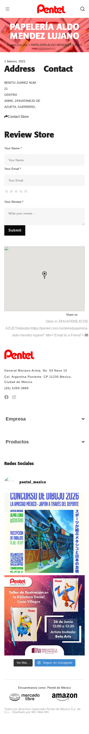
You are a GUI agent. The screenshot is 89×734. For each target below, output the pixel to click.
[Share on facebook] (82, 314)
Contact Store (18, 116)
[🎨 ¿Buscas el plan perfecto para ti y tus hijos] (44, 615)
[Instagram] (14, 397)
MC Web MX (40, 712)
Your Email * (12, 168)
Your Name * (13, 148)
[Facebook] (6, 397)
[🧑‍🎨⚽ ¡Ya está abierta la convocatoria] (44, 533)
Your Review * (13, 201)
